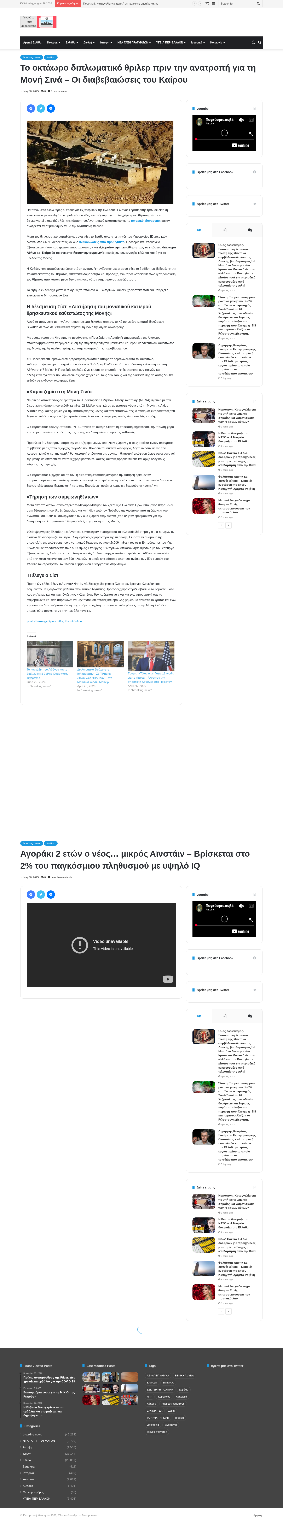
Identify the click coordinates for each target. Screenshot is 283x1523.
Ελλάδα (70, 42)
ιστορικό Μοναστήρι (146, 220)
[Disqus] (101, 767)
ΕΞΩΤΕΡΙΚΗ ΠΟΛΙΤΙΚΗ (160, 1389)
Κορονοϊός (164, 1396)
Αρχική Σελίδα (32, 42)
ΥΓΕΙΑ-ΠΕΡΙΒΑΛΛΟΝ (169, 42)
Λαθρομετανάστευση (173, 1403)
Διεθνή (87, 42)
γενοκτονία (153, 1424)
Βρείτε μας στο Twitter (213, 204)
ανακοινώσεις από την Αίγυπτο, (102, 242)
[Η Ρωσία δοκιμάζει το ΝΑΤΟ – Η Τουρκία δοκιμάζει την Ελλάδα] (203, 439)
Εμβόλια (183, 1389)
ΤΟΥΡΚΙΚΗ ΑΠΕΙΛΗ (158, 1417)
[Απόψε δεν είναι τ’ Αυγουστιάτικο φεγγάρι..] (129, 1377)
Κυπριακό (181, 1396)
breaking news (31, 57)
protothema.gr (37, 621)
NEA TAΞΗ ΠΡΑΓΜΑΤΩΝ (132, 42)
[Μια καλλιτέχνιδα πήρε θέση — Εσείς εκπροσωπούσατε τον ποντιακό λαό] (203, 506)
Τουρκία (179, 1417)
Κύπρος (52, 42)
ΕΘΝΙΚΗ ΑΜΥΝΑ (184, 1375)
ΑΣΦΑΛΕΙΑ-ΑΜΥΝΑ (158, 1375)
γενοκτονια (171, 1424)
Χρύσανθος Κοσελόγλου (65, 621)
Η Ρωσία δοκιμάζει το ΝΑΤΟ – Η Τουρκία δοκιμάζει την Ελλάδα (233, 437)
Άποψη (104, 42)
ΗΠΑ (149, 1396)
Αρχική (257, 1515)
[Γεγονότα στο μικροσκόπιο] (38, 22)
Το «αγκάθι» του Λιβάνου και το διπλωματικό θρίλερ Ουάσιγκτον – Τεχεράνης (49, 673)
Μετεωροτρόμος (33, 1492)
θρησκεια (29, 1466)
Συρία (171, 1410)
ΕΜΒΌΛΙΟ (168, 1382)
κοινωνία (28, 1479)
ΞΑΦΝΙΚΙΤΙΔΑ (154, 1410)
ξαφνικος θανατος (157, 1431)
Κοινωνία (216, 42)
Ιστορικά (196, 42)
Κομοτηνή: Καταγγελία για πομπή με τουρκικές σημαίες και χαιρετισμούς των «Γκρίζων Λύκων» (140, 3)
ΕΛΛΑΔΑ (152, 1382)
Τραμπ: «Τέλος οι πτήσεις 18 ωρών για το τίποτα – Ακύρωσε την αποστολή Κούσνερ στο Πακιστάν (151, 677)
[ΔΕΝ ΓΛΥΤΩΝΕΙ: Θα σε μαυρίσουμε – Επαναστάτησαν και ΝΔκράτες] (129, 1400)
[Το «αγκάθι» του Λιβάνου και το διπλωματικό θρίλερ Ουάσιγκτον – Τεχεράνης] (50, 654)
